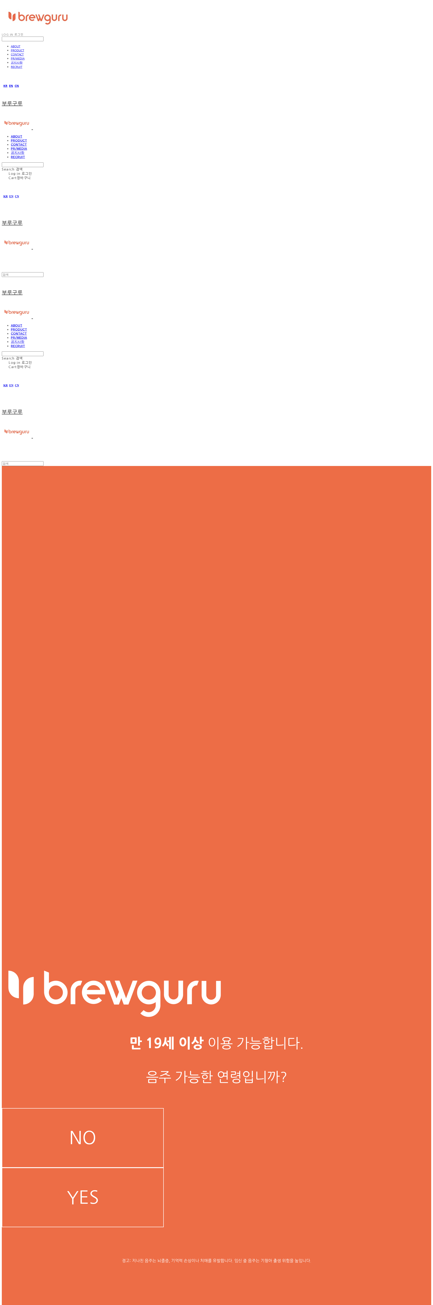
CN (17, 86)
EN (11, 86)
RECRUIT (16, 67)
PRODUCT (17, 50)
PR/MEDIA (18, 58)
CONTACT (17, 54)
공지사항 (17, 62)
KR (5, 86)
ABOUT (15, 46)
